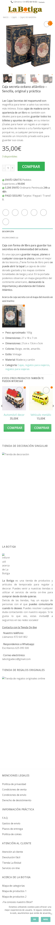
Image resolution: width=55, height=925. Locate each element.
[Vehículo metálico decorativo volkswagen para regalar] (41, 398)
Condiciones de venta (14, 789)
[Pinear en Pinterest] (43, 212)
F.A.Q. (5, 818)
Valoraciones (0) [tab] (10, 237)
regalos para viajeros (37, 365)
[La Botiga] (25, 9)
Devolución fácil (11, 857)
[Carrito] (51, 9)
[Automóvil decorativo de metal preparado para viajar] (14, 398)
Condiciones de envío (14, 795)
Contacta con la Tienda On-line (19, 627)
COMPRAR (31, 166)
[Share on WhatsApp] (5, 212)
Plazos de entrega (12, 828)
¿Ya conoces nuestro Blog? (17, 902)
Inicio (6, 17)
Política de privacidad (14, 784)
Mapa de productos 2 (14, 896)
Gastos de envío (11, 823)
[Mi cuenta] (46, 9)
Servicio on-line (11, 868)
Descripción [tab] (8, 231)
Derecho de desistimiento (16, 800)
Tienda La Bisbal (11, 862)
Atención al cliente (12, 851)
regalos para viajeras (17, 369)
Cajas (14, 17)
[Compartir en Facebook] (15, 212)
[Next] (48, 46)
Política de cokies (12, 834)
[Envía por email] (34, 212)
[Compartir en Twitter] (24, 212)
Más (45, 919)
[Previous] (7, 46)
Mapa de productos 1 (14, 891)
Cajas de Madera (28, 17)
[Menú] (4, 10)
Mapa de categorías (13, 885)
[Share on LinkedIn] (5, 221)
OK (34, 919)
